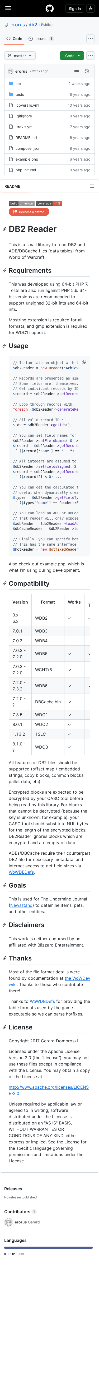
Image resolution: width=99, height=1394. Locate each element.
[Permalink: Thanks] (5, 958)
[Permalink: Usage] (5, 345)
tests (20, 94)
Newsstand (21, 905)
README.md (26, 137)
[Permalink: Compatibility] (5, 583)
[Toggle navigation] (8, 8)
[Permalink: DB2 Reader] (5, 229)
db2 (33, 24)
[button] (84, 362)
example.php (27, 159)
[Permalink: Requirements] (5, 270)
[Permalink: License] (5, 1027)
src (18, 83)
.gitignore (24, 116)
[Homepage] (49, 8)
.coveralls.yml (27, 105)
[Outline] (92, 186)
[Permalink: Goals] (5, 885)
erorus (18, 24)
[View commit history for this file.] (86, 71)
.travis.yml (24, 127)
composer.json (28, 148)
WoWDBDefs (21, 872)
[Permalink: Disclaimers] (5, 925)
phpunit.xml (26, 170)
